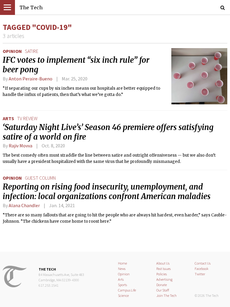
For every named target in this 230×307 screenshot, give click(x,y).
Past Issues (163, 268)
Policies (161, 274)
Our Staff (162, 290)
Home (122, 263)
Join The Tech (166, 295)
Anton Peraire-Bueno (30, 79)
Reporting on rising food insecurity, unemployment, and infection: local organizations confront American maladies (107, 191)
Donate (161, 284)
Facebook (201, 268)
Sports (122, 284)
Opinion (12, 51)
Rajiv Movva (20, 146)
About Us (163, 263)
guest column (40, 178)
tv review (27, 118)
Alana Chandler (24, 205)
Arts (8, 118)
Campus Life (127, 290)
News (121, 268)
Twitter (200, 274)
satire (31, 51)
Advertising (164, 279)
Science (123, 295)
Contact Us (203, 263)
